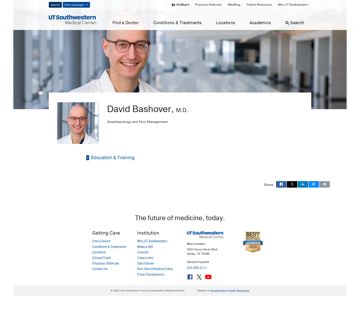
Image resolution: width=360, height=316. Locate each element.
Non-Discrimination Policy (155, 269)
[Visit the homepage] (73, 19)
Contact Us (100, 269)
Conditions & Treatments (177, 23)
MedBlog (234, 5)
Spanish (55, 4)
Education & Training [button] (112, 158)
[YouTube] (208, 278)
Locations (225, 23)
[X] (199, 278)
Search (297, 23)
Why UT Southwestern (293, 5)
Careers (142, 252)
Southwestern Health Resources (230, 290)
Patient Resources (259, 5)
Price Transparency (150, 274)
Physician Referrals (208, 5)
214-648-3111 (197, 268)
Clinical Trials (101, 258)
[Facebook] (190, 278)
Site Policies (145, 263)
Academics (260, 23)
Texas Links (145, 258)
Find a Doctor (125, 23)
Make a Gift (145, 247)
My (182, 5)
